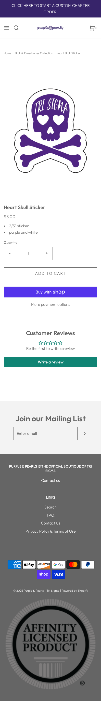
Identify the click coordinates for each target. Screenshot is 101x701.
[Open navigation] (6, 27)
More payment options (50, 304)
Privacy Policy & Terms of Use (50, 531)
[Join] (84, 433)
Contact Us (50, 523)
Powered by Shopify (75, 590)
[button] (50, 133)
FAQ (50, 515)
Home (7, 53)
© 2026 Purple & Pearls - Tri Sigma (36, 590)
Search (50, 507)
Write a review (50, 361)
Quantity (10, 242)
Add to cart (50, 273)
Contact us (50, 480)
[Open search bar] (18, 27)
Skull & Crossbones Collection (33, 53)
